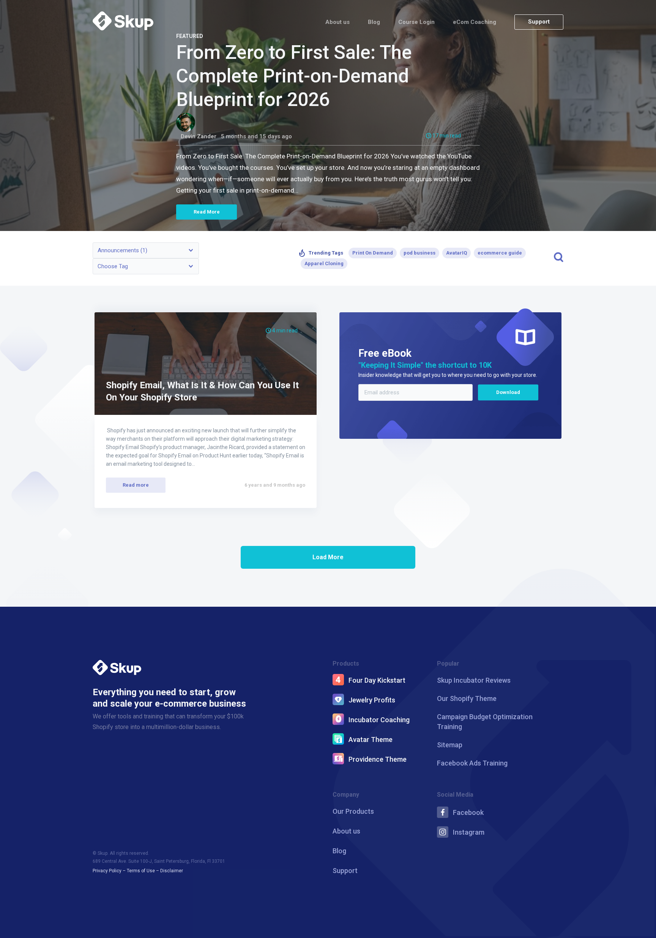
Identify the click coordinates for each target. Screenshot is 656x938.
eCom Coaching (474, 22)
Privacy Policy (107, 870)
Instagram (468, 832)
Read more (136, 485)
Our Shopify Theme (467, 698)
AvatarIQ (456, 253)
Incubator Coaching (379, 720)
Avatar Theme (370, 739)
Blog (374, 22)
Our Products (353, 811)
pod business (419, 253)
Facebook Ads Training (472, 763)
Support (539, 21)
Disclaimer (171, 870)
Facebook (468, 812)
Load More (328, 557)
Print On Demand (372, 253)
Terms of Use (141, 870)
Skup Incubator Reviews (474, 680)
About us (337, 22)
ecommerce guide (500, 253)
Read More (207, 212)
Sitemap (449, 745)
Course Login (416, 22)
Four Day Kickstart (376, 680)
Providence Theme (377, 759)
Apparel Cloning (324, 263)
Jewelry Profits (371, 700)
